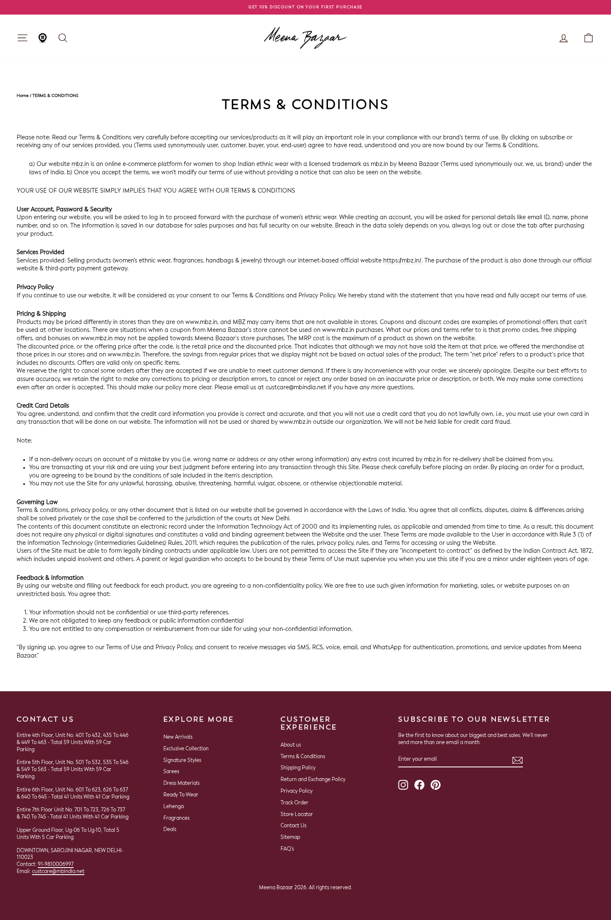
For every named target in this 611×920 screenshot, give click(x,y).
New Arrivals (177, 737)
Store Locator (297, 814)
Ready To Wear (180, 795)
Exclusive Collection (186, 749)
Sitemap (290, 837)
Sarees (171, 771)
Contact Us (293, 826)
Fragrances (176, 818)
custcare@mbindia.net (58, 871)
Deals (169, 829)
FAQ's (287, 849)
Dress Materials (181, 783)
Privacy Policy (297, 791)
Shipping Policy (298, 768)
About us (291, 745)
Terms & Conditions (303, 756)
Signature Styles (182, 760)
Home (23, 96)
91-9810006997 (56, 864)
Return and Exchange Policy (313, 779)
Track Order (294, 803)
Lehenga (173, 806)
